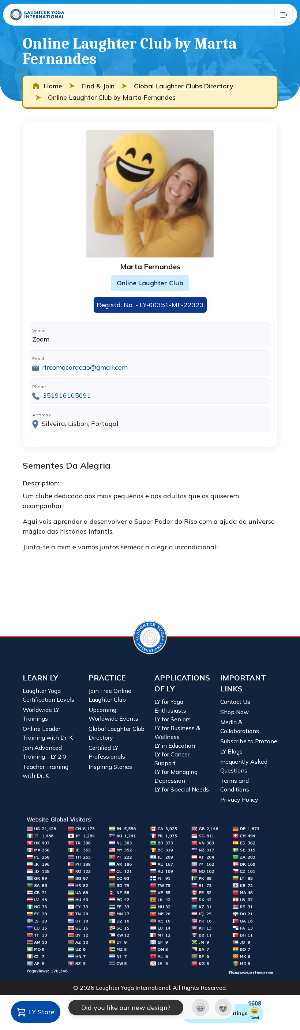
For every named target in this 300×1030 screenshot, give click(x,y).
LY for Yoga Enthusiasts (170, 706)
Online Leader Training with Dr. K (48, 733)
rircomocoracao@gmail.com (85, 367)
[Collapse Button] (283, 15)
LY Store (41, 1012)
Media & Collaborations (239, 726)
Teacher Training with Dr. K (45, 771)
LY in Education (174, 745)
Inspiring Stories (110, 766)
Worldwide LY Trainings (41, 714)
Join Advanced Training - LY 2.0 (44, 752)
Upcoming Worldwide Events (113, 714)
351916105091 (67, 395)
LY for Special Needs (181, 789)
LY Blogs (231, 751)
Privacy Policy (239, 799)
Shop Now (234, 712)
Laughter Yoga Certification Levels (48, 695)
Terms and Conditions (234, 785)
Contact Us (235, 701)
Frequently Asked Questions (243, 766)
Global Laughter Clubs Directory (183, 86)
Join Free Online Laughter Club (110, 695)
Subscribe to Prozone (248, 741)
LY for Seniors (172, 719)
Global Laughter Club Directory (117, 733)
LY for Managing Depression (176, 776)
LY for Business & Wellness (177, 732)
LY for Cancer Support (172, 759)
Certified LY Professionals (107, 752)
